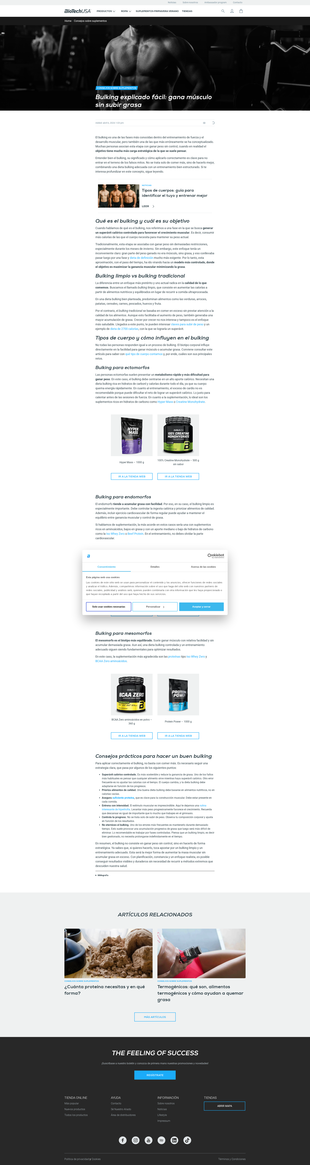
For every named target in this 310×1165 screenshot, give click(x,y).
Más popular (71, 1103)
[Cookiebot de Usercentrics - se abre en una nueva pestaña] (210, 556)
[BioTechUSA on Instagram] (136, 1140)
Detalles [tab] (155, 566)
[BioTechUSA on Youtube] (148, 1140)
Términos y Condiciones (232, 1159)
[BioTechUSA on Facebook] (123, 1140)
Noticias (172, 2)
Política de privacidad (77, 1159)
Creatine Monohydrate (190, 401)
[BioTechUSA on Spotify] (161, 1140)
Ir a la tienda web (131, 477)
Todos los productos (76, 1115)
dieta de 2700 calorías (124, 328)
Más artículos (155, 1017)
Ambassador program (215, 2)
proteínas (174, 656)
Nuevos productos (74, 1109)
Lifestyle (162, 1115)
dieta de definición (141, 257)
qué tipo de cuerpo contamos (144, 354)
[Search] (223, 11)
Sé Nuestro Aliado (121, 1109)
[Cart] (241, 11)
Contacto (237, 2)
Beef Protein (135, 533)
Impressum (163, 1120)
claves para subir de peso (187, 324)
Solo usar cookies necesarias (108, 606)
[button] (106, 11)
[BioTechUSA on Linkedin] (174, 1140)
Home (68, 20)
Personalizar (153, 606)
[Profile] (232, 11)
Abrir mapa (224, 1106)
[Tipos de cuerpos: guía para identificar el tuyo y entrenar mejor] (118, 196)
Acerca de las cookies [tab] (203, 566)
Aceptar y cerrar (201, 606)
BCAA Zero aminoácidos (111, 661)
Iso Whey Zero (115, 533)
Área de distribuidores (123, 1115)
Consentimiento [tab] (107, 566)
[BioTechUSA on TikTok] (187, 1140)
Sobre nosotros (190, 2)
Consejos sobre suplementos (90, 20)
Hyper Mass (165, 401)
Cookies (96, 1159)
